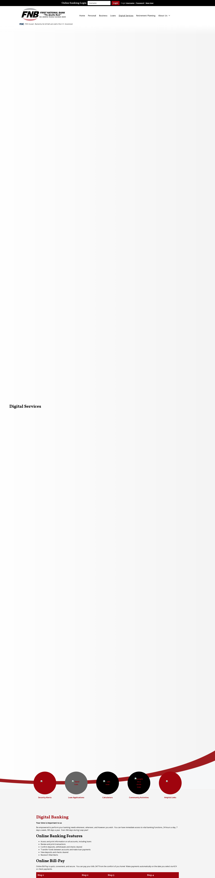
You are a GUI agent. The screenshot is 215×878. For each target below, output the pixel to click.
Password (140, 3)
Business (103, 15)
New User (150, 3)
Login (115, 3)
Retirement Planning (145, 15)
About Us (162, 15)
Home (82, 15)
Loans (113, 15)
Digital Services (126, 15)
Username (130, 3)
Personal (92, 15)
